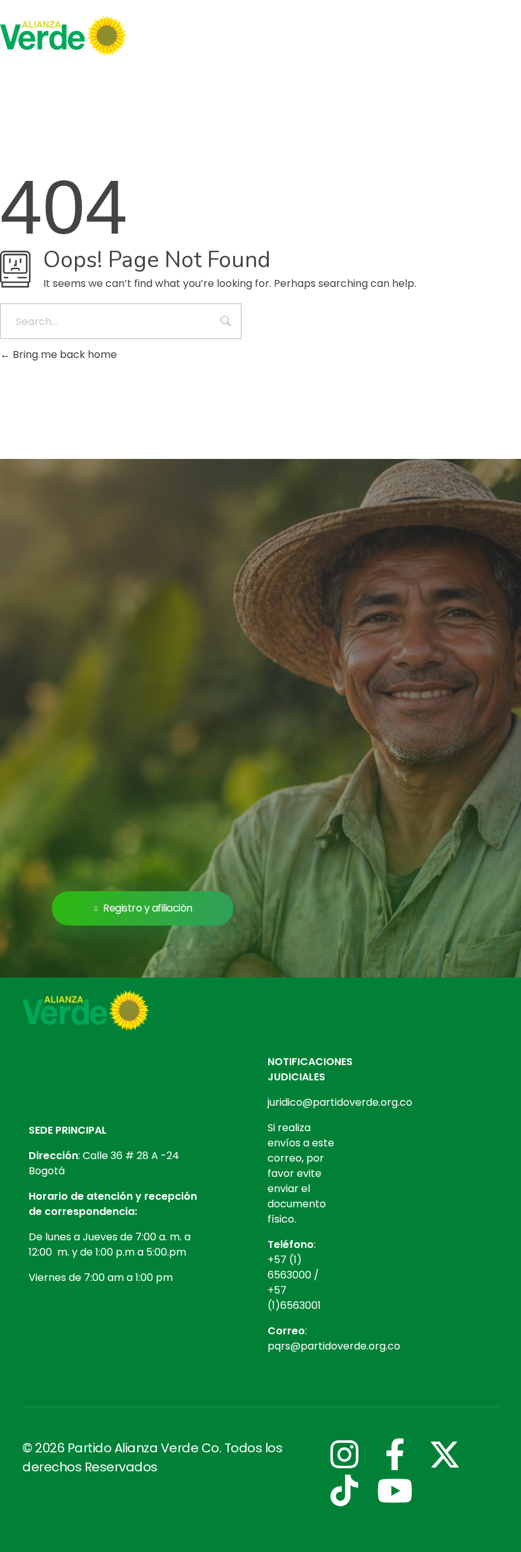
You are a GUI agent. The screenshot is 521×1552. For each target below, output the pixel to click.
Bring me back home (63, 354)
